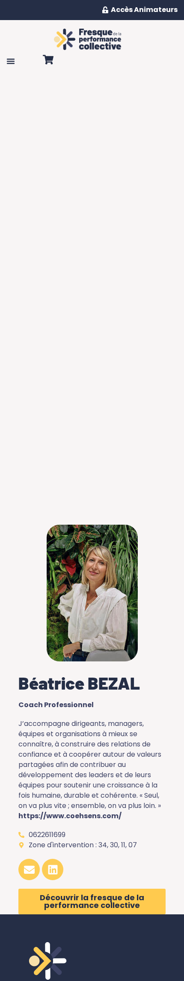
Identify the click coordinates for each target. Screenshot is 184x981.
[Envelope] (29, 869)
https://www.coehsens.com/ (70, 816)
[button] (10, 61)
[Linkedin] (52, 869)
